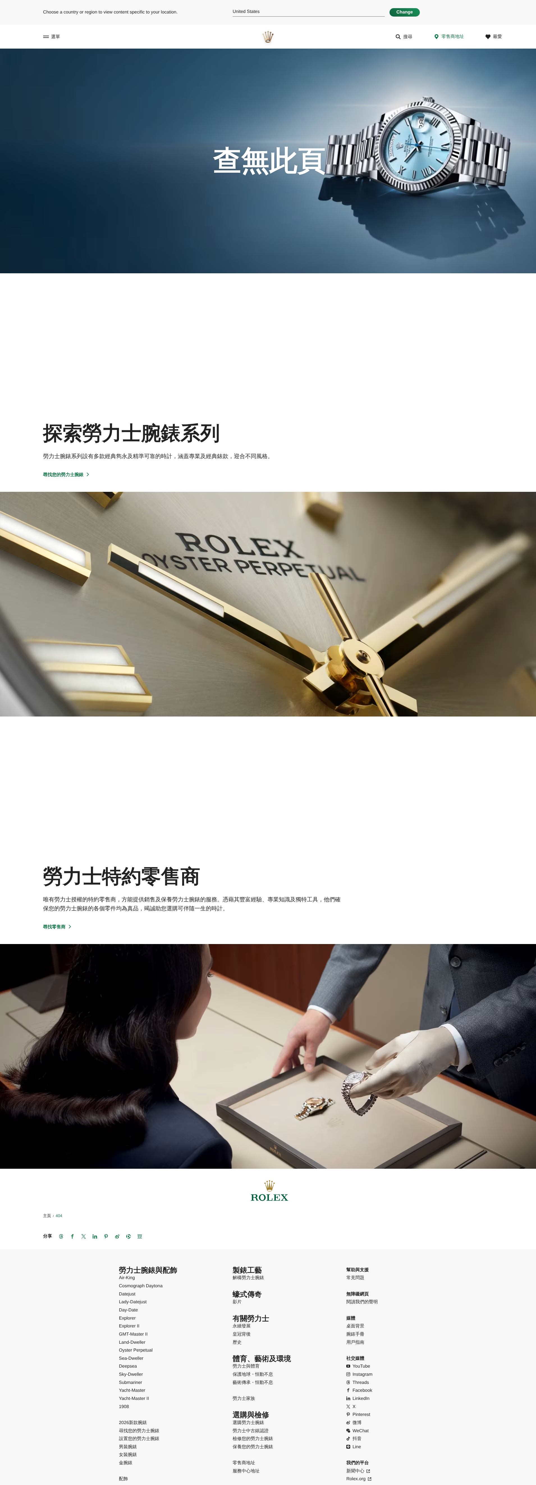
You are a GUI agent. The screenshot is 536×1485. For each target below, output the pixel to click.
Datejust (127, 1294)
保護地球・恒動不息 (253, 1374)
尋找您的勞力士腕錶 (63, 474)
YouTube (361, 1366)
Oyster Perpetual (136, 1350)
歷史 (237, 1342)
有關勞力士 (251, 1319)
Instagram (362, 1374)
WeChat (360, 1431)
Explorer (127, 1318)
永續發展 (242, 1326)
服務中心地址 (246, 1471)
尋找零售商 (54, 927)
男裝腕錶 (128, 1447)
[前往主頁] (268, 36)
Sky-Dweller (131, 1374)
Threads (360, 1382)
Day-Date (128, 1310)
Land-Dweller (132, 1342)
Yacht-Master (132, 1390)
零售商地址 (244, 1463)
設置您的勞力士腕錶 (139, 1438)
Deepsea (128, 1366)
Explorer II (129, 1326)
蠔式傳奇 (247, 1294)
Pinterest (361, 1414)
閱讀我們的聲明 (362, 1302)
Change (405, 12)
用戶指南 (355, 1342)
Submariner (130, 1382)
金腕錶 (125, 1463)
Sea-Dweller (131, 1358)
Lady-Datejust (133, 1302)
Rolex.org (355, 1479)
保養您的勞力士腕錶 (253, 1447)
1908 (124, 1406)
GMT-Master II (133, 1334)
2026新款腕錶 (133, 1422)
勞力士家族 (244, 1398)
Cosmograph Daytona (141, 1286)
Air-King (127, 1277)
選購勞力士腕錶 (248, 1422)
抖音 (356, 1438)
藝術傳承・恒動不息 (253, 1382)
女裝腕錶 (128, 1454)
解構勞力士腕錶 (248, 1277)
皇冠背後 (242, 1334)
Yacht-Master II (134, 1398)
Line (356, 1447)
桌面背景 (355, 1326)
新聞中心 (355, 1471)
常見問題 (355, 1277)
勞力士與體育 (246, 1366)
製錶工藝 (247, 1270)
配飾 (123, 1479)
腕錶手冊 (355, 1334)
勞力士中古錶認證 (251, 1431)
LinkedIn (361, 1398)
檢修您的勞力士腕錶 (253, 1438)
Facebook (362, 1390)
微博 (356, 1422)
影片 (237, 1302)
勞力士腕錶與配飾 (148, 1270)
